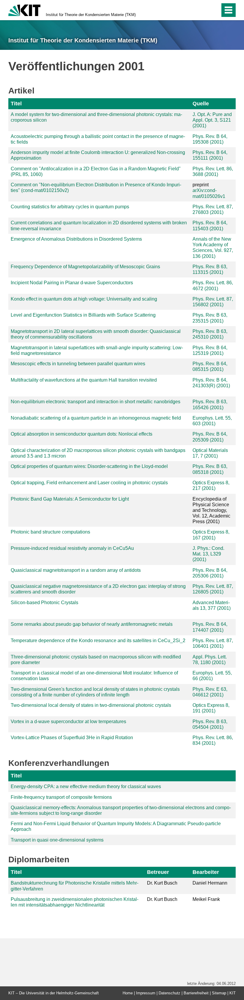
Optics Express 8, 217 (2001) (211, 485)
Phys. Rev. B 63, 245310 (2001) (210, 334)
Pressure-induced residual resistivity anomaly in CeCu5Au (72, 548)
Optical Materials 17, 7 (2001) (210, 453)
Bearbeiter (206, 872)
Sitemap (219, 993)
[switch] (203, 10)
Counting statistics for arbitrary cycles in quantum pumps (70, 206)
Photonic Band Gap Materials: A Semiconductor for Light (70, 498)
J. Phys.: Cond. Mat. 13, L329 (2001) (208, 554)
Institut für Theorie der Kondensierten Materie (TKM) (91, 14)
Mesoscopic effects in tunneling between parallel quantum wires (78, 363)
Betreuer (158, 872)
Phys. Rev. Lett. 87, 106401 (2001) (213, 643)
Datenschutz (169, 993)
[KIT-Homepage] (24, 9)
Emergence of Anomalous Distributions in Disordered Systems (76, 239)
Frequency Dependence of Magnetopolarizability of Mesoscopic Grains (85, 266)
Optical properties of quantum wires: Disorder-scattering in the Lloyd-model (89, 466)
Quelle (201, 104)
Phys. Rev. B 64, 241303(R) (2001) (211, 382)
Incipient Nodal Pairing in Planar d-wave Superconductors (72, 282)
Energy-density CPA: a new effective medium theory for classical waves (86, 786)
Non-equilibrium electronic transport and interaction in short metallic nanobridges (95, 401)
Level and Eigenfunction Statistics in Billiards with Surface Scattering (83, 315)
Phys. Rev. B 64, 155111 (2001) (210, 155)
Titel (16, 104)
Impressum (145, 993)
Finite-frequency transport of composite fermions (61, 797)
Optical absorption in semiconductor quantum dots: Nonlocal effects (81, 433)
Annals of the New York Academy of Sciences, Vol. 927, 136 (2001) (213, 247)
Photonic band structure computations (50, 531)
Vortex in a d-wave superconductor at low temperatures (68, 721)
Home (128, 993)
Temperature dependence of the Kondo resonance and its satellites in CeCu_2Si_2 (98, 640)
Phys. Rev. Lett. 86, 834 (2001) (213, 740)
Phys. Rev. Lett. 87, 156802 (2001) (213, 301)
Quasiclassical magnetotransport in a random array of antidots (76, 570)
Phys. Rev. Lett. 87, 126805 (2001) (213, 589)
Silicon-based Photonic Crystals (44, 602)
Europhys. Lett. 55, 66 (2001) (212, 675)
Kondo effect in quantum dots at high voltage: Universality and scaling (84, 298)
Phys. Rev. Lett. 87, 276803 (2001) (213, 209)
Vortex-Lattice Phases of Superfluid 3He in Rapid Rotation (72, 737)
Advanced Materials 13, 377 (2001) (212, 605)
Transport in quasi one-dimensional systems (57, 839)
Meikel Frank (206, 899)
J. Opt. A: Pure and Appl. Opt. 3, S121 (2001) (212, 120)
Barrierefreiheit (196, 993)
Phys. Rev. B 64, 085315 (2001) (210, 366)
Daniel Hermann (210, 882)
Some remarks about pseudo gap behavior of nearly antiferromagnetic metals (92, 624)
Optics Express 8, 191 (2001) (211, 708)
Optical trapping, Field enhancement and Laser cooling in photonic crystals (89, 482)
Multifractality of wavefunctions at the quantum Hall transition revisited (84, 379)
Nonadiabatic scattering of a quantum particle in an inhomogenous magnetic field (96, 417)
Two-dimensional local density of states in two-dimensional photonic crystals (91, 705)
